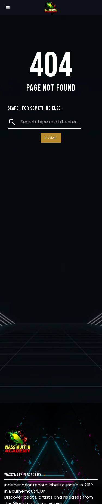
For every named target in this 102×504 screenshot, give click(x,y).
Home (51, 138)
